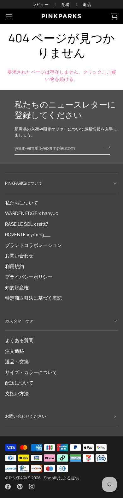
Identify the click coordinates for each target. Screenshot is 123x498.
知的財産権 (17, 287)
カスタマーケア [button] (19, 321)
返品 (87, 4)
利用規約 (14, 266)
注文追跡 (14, 351)
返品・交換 (17, 361)
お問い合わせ (19, 255)
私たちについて (21, 203)
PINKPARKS (19, 478)
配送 (66, 4)
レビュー (40, 4)
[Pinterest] (20, 486)
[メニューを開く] (14, 16)
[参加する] (105, 147)
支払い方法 (17, 393)
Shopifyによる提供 (61, 478)
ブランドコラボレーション (33, 245)
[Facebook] (8, 486)
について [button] (24, 183)
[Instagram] (32, 486)
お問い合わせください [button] (25, 416)
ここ (106, 72)
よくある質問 (19, 340)
